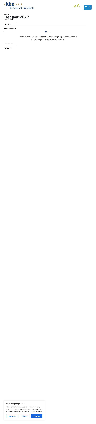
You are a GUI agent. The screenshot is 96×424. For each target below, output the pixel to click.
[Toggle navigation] (88, 7)
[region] (24, 410)
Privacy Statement (50, 40)
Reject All (24, 416)
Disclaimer (61, 40)
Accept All (36, 416)
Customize (12, 416)
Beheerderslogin (36, 40)
